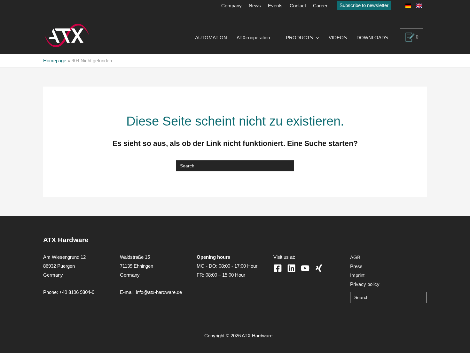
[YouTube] (305, 268)
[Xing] (319, 268)
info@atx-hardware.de (159, 292)
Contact (298, 5)
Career (320, 5)
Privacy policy (365, 284)
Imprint (357, 275)
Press (356, 266)
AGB (355, 257)
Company (231, 5)
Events (275, 5)
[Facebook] (277, 268)
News (255, 5)
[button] (366, 5)
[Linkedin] (291, 268)
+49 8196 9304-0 (76, 292)
